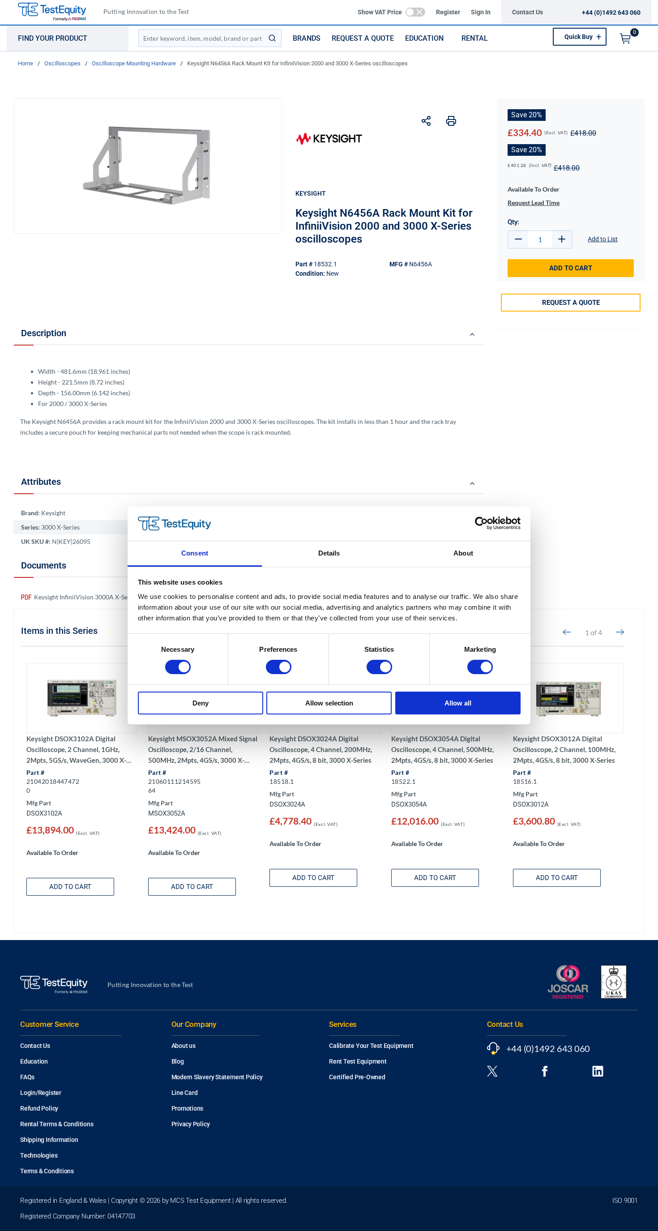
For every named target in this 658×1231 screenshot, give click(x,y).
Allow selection (329, 703)
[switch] (278, 667)
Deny (200, 703)
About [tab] (463, 553)
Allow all (457, 703)
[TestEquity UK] (57, 12)
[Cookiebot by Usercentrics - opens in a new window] (481, 523)
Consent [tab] (194, 553)
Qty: (513, 222)
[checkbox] (415, 12)
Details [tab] (329, 553)
